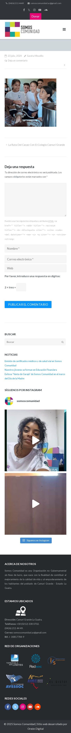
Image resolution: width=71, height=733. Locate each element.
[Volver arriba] (62, 724)
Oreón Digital (36, 728)
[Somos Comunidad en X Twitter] (15, 707)
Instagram (34, 10)
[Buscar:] (35, 342)
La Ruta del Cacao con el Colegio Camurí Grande (36, 144)
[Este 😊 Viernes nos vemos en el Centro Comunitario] (35, 504)
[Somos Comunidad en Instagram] (23, 707)
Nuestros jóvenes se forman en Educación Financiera (31, 369)
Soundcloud (46, 10)
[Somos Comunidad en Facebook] (8, 707)
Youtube (39, 10)
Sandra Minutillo (35, 55)
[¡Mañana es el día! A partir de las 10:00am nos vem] (35, 440)
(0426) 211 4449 (16, 3)
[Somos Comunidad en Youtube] (30, 707)
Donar (36, 16)
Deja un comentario (18, 60)
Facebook (24, 10)
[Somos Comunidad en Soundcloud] (37, 707)
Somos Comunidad (24, 724)
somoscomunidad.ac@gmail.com (46, 3)
